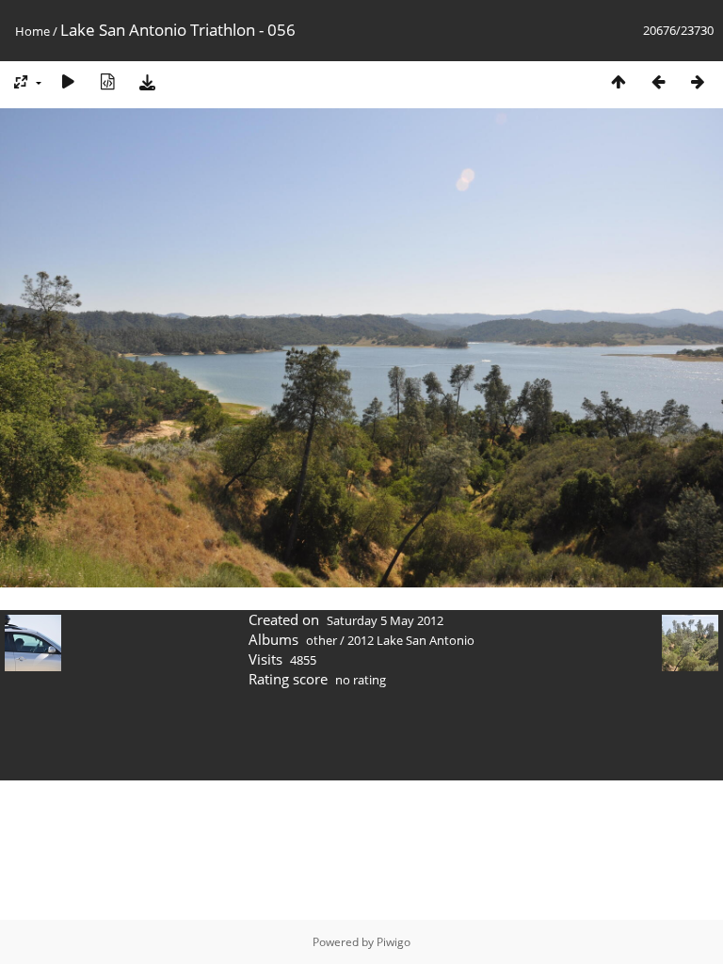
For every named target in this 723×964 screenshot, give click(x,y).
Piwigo (393, 942)
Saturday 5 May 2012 (385, 620)
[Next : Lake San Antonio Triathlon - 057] (697, 81)
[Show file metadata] (107, 81)
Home (32, 31)
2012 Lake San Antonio (410, 640)
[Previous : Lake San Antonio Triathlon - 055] (658, 81)
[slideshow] (68, 81)
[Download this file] (147, 81)
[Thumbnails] (618, 81)
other (321, 640)
